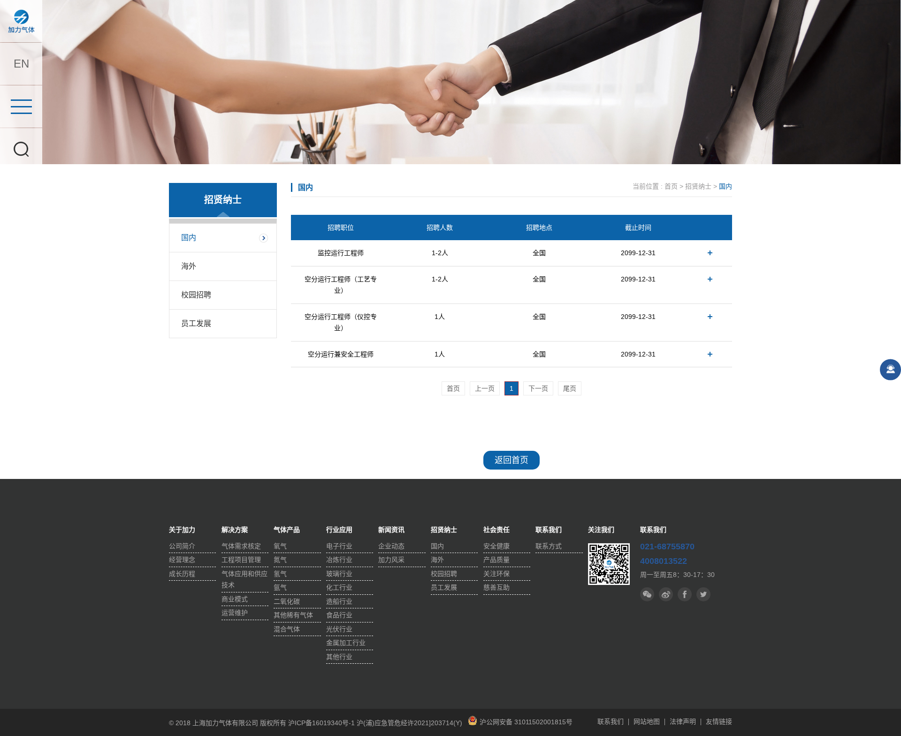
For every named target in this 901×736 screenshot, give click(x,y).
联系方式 (548, 546)
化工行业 (339, 587)
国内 (188, 238)
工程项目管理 (241, 559)
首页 (671, 186)
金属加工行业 (346, 642)
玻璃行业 (339, 573)
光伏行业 (339, 629)
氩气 (280, 587)
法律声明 (683, 721)
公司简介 (182, 546)
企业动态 (391, 546)
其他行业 (339, 656)
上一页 (485, 388)
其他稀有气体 (293, 615)
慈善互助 (496, 587)
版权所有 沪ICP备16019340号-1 (307, 723)
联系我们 (610, 721)
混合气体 (287, 629)
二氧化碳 (287, 601)
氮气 (280, 559)
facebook (703, 594)
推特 (685, 594)
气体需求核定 (241, 546)
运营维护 (234, 612)
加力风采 (391, 559)
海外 (188, 266)
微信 (647, 594)
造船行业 (339, 601)
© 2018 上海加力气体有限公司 (214, 723)
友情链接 (719, 721)
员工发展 (196, 323)
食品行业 (339, 615)
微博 (666, 594)
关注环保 (496, 573)
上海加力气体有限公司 (21, 21)
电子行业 (339, 546)
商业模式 (234, 599)
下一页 (538, 388)
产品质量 (496, 559)
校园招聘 (196, 295)
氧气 (280, 546)
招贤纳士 (698, 186)
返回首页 (511, 460)
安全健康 (496, 546)
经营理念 (182, 559)
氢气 (280, 573)
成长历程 (182, 573)
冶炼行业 (339, 559)
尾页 (569, 388)
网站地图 (647, 721)
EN (21, 63)
